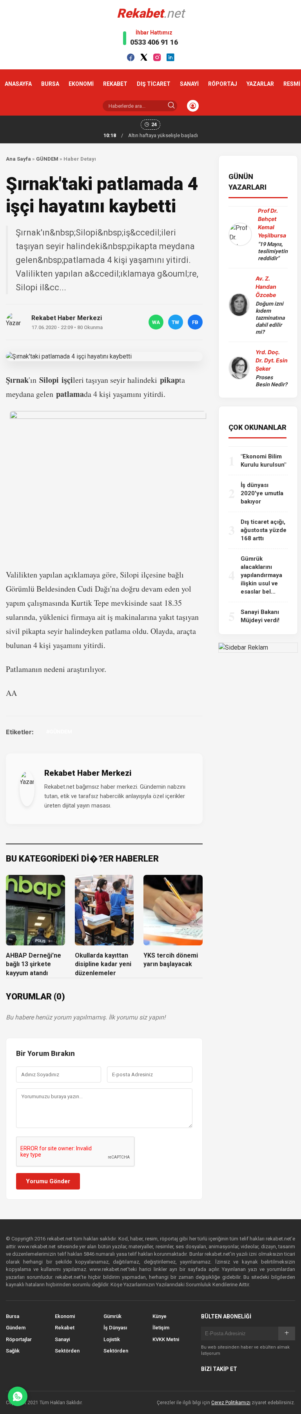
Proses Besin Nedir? (271, 380)
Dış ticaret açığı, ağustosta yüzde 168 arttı (263, 530)
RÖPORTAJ (222, 84)
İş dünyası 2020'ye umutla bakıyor (262, 493)
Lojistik (111, 1339)
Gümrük (112, 1316)
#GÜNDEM (59, 731)
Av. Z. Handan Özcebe (266, 286)
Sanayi (62, 1339)
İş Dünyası (115, 1328)
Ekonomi (65, 1316)
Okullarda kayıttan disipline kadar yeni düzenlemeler (103, 964)
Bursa (12, 1316)
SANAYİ (189, 84)
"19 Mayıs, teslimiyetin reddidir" (273, 251)
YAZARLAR (260, 84)
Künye (159, 1316)
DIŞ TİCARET (153, 84)
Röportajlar (19, 1339)
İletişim (160, 1328)
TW (175, 322)
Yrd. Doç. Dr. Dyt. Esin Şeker (272, 360)
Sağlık (13, 1351)
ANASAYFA (18, 84)
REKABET (115, 84)
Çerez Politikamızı (230, 1402)
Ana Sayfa (18, 159)
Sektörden (67, 1351)
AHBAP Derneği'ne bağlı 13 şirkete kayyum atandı (33, 964)
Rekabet (64, 1328)
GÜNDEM (47, 159)
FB (195, 322)
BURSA (50, 84)
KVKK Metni (165, 1339)
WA (156, 322)
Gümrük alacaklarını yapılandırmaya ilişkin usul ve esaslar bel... (261, 575)
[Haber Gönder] (17, 1396)
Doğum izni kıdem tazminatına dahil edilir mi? (270, 318)
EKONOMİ (81, 84)
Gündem (15, 1328)
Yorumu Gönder (48, 1181)
